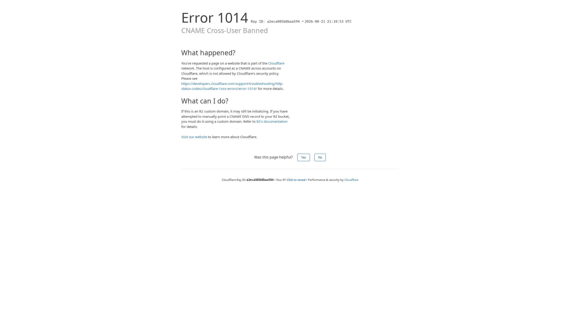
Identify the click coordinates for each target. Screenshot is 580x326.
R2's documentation (272, 121)
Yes (303, 157)
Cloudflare (276, 63)
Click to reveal (296, 180)
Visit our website (194, 136)
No (320, 157)
